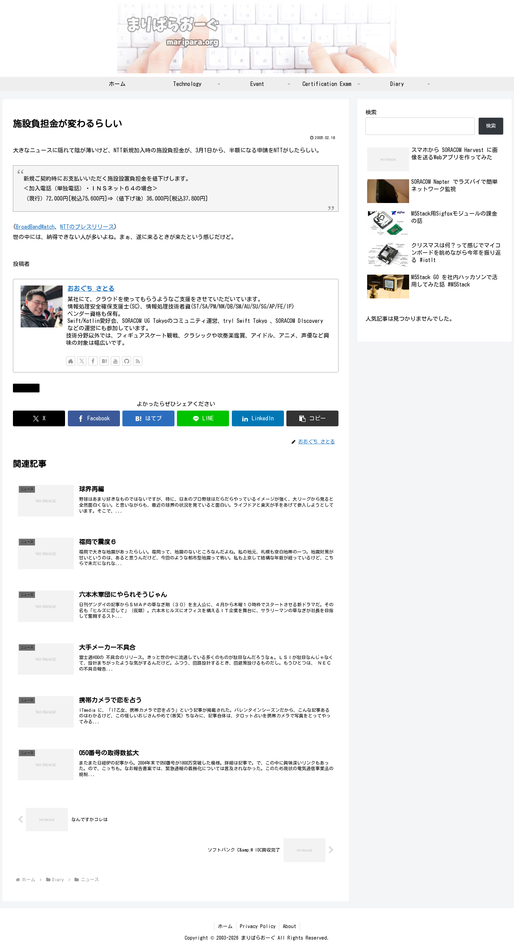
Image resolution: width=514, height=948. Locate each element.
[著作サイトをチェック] (70, 361)
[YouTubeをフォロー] (115, 361)
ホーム (225, 926)
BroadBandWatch (35, 227)
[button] (312, 418)
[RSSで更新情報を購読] (137, 361)
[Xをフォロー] (81, 361)
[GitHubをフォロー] (126, 361)
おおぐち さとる (91, 288)
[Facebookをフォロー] (93, 361)
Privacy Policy (258, 926)
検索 (371, 112)
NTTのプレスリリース (87, 227)
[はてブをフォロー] (104, 361)
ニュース (29, 388)
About (289, 926)
